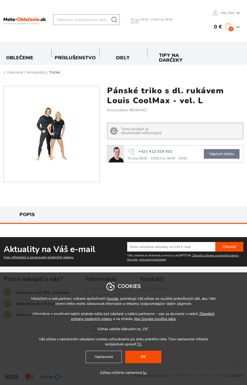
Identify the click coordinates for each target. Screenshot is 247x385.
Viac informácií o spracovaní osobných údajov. (39, 257)
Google (112, 298)
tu (144, 372)
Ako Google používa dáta (155, 318)
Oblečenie (15, 72)
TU (139, 344)
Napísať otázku (221, 154)
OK (143, 356)
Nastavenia (104, 356)
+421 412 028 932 (155, 151)
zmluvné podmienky (152, 259)
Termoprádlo (36, 72)
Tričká (54, 72)
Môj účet (227, 13)
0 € (218, 26)
